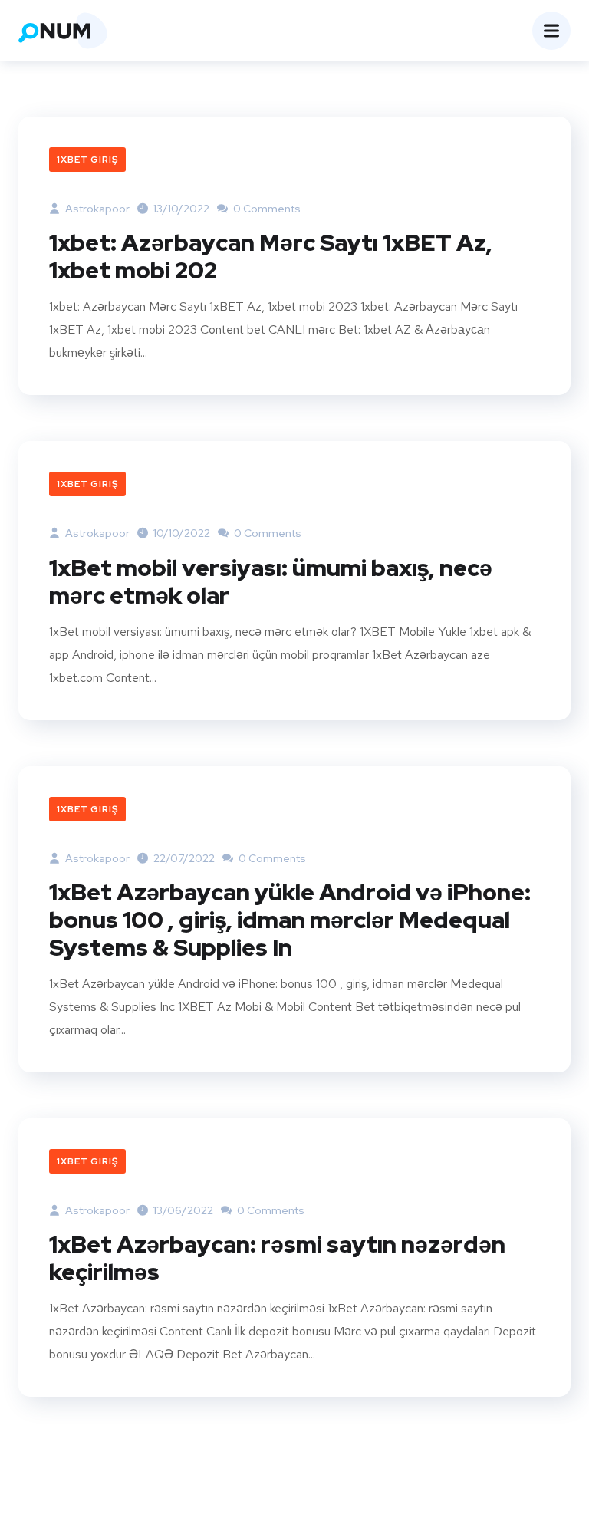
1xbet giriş (87, 159)
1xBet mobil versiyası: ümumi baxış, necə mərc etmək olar (270, 581)
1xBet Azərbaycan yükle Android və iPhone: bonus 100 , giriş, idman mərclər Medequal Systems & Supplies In (290, 919)
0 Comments (266, 209)
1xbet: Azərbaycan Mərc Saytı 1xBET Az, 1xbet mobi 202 (270, 256)
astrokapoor (96, 209)
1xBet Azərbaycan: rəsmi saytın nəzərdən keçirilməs (277, 1258)
